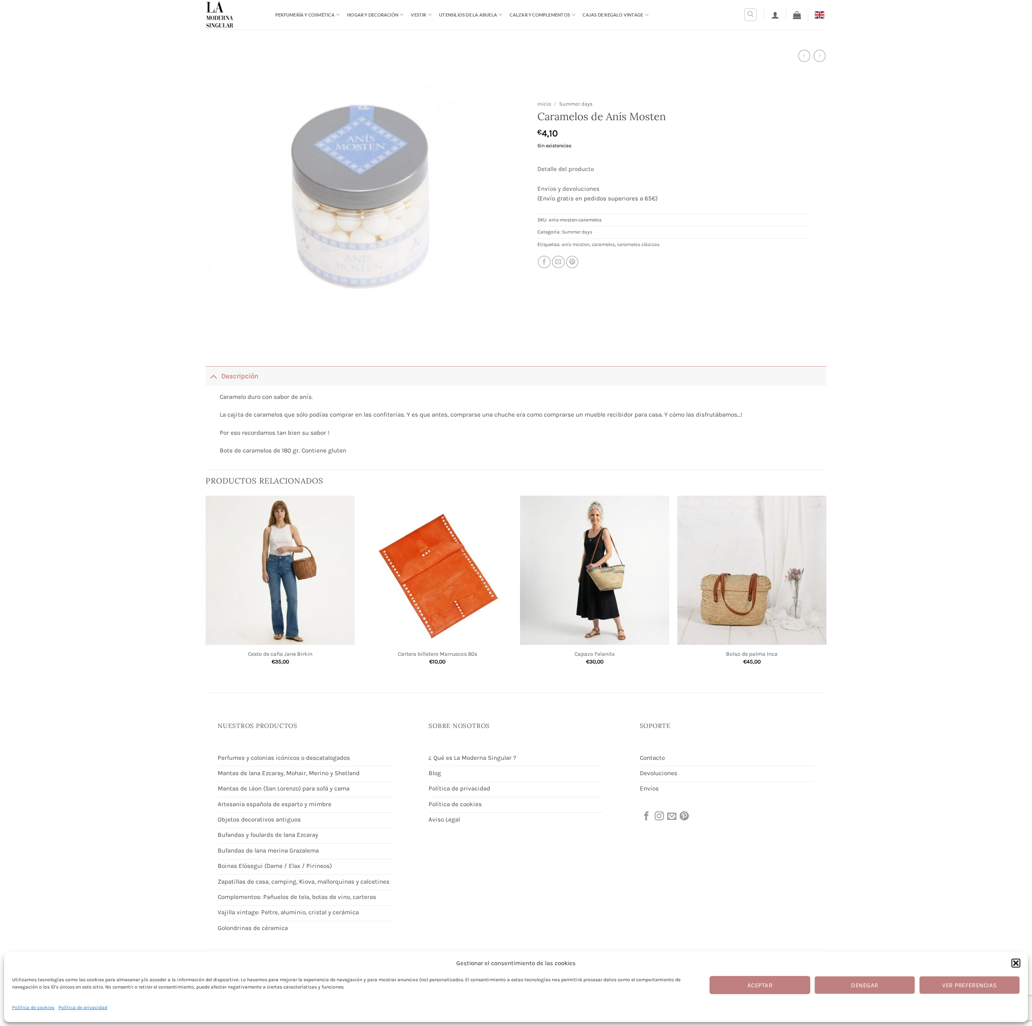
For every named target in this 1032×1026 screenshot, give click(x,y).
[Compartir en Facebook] (544, 262)
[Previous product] (820, 56)
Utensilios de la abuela (468, 14)
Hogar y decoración (372, 14)
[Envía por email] (558, 262)
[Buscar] (750, 14)
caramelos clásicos (638, 244)
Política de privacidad (82, 1007)
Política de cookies (33, 1007)
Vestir (418, 14)
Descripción (239, 376)
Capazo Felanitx (594, 654)
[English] (820, 14)
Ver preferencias (969, 985)
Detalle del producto (565, 169)
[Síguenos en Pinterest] (684, 816)
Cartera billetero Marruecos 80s (437, 654)
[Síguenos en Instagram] (659, 816)
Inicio (544, 104)
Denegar (864, 985)
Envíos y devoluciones (568, 188)
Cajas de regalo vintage (613, 14)
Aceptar (759, 985)
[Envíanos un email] (671, 816)
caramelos (603, 244)
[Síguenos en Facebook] (646, 816)
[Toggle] (213, 376)
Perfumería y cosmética (305, 14)
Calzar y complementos (540, 14)
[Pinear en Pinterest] (572, 262)
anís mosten (575, 244)
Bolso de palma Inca (752, 654)
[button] (1016, 963)
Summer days (576, 104)
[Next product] (804, 56)
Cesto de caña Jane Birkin (280, 654)
